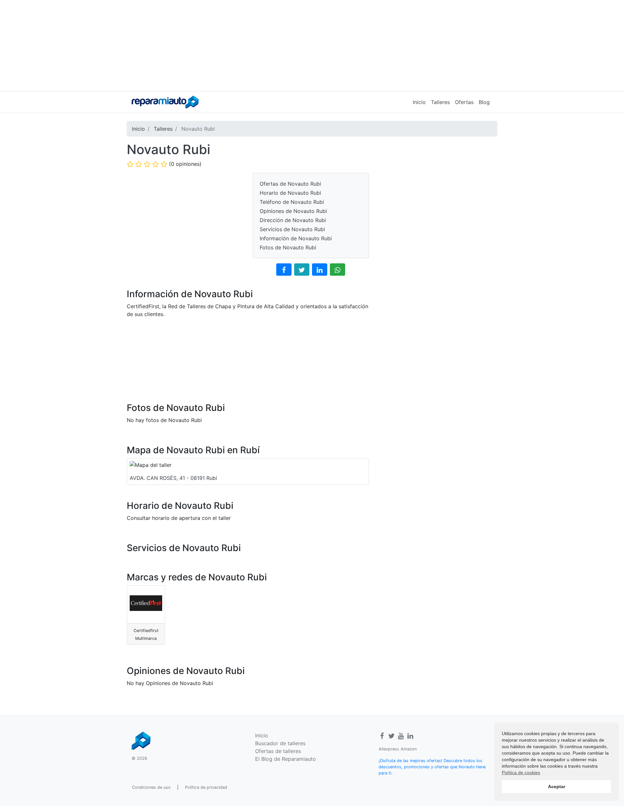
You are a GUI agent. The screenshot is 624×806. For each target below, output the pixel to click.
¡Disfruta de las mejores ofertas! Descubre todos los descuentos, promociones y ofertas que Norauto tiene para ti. (432, 766)
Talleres (440, 102)
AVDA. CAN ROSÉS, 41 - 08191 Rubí (173, 478)
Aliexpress (389, 749)
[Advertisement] (312, 45)
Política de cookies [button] (521, 772)
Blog (484, 102)
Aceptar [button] (556, 786)
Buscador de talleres (280, 743)
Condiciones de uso (151, 787)
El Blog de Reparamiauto (285, 759)
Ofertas (464, 102)
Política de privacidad (206, 787)
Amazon (409, 749)
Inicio (419, 102)
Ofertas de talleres (278, 751)
